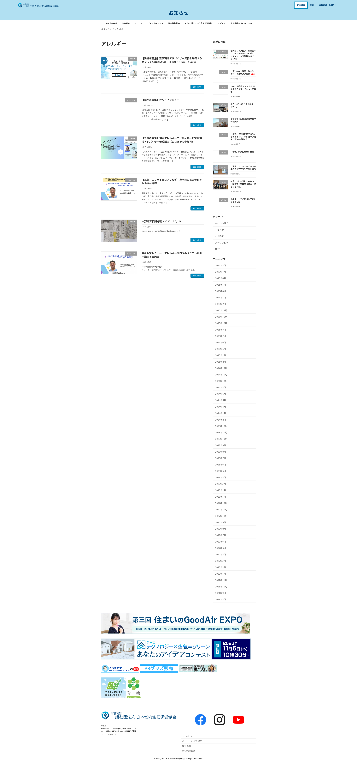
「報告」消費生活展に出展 (242, 151)
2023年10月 (221, 438)
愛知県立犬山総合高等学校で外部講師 (243, 120)
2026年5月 (220, 284)
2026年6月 (220, 278)
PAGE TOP (346, 738)
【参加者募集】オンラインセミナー (162, 100)
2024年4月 (220, 406)
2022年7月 (220, 535)
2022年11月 (221, 509)
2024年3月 (220, 413)
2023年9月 (220, 445)
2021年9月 (220, 593)
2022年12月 (221, 503)
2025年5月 (220, 348)
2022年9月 (220, 522)
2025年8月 (220, 329)
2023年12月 (221, 425)
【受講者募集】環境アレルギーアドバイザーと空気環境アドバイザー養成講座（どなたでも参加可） (172, 139)
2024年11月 (221, 374)
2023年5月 (220, 470)
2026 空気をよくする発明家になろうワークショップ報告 (243, 89)
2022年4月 (220, 554)
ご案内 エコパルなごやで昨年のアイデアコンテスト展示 (243, 167)
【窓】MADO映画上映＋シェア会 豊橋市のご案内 (243, 72)
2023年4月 (220, 477)
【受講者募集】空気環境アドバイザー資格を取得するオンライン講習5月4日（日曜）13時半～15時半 (172, 60)
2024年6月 (220, 393)
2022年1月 (220, 573)
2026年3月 (220, 297)
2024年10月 (221, 381)
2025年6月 (220, 342)
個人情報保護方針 (189, 750)
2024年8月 (220, 387)
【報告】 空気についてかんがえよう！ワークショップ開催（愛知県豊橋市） (243, 136)
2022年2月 (220, 567)
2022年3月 (220, 560)
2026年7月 (220, 271)
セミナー (221, 229)
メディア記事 (221, 242)
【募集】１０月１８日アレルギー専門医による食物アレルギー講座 (172, 181)
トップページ (187, 736)
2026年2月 (220, 304)
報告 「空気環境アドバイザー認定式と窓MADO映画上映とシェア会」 (243, 184)
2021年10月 (221, 586)
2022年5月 (220, 548)
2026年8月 (220, 265)
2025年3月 (220, 355)
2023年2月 (220, 490)
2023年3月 (220, 483)
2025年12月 (221, 310)
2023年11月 (221, 432)
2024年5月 (220, 400)
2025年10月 (221, 323)
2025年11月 (221, 316)
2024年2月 (220, 419)
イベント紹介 (222, 223)
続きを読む (197, 87)
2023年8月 (220, 451)
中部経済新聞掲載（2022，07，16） (163, 221)
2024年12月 (221, 368)
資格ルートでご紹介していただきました (243, 200)
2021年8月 (220, 599)
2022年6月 (220, 541)
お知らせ (219, 236)
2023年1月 (220, 496)
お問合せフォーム (114, 734)
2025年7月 (220, 336)
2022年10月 (221, 516)
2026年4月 (220, 291)
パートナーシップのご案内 (192, 741)
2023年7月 (220, 458)
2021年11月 (221, 580)
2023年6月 (220, 464)
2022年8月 (220, 528)
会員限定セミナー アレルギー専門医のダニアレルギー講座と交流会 (172, 254)
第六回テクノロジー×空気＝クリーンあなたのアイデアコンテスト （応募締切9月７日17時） (243, 54)
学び (217, 249)
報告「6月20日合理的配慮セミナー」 (243, 105)
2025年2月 (220, 361)
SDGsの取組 (186, 746)
